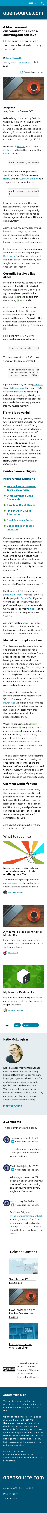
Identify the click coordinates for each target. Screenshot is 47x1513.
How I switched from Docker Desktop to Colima (22, 1313)
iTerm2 (7, 178)
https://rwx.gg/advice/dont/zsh (26, 1215)
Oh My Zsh (26, 598)
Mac (17, 1025)
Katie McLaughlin (14, 58)
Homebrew (18, 388)
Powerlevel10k (10, 702)
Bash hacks (9, 256)
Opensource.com (13, 1416)
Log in (32, 3)
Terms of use (10, 1498)
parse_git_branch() (13, 594)
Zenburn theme (28, 178)
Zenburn (7, 149)
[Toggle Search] (42, 3)
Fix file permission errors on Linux (20, 1345)
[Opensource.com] (23, 14)
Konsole (21, 146)
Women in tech (30, 1025)
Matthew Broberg (16, 892)
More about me (12, 1105)
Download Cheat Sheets (21, 505)
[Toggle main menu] (4, 3)
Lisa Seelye (13, 953)
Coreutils (38, 384)
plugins (32, 608)
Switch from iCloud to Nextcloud (22, 1281)
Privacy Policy (10, 1493)
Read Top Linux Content (21, 520)
